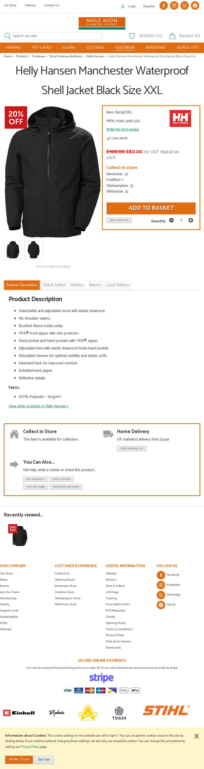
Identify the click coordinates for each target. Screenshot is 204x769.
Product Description (22, 285)
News (4, 579)
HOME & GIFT (187, 47)
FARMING (13, 47)
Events (4, 586)
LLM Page (112, 592)
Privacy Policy (115, 635)
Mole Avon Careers (118, 641)
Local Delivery (117, 285)
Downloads (113, 647)
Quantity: (158, 221)
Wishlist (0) (150, 36)
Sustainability (9, 616)
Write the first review (122, 129)
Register (149, 6)
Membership (8, 598)
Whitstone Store (66, 604)
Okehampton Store (67, 598)
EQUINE (68, 47)
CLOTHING (95, 47)
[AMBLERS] (88, 712)
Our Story (10, 5)
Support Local (9, 610)
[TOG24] (119, 712)
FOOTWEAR (125, 47)
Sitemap (5, 629)
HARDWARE (155, 47)
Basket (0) (189, 36)
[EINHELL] (18, 712)
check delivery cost (131, 448)
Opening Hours (65, 579)
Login (132, 6)
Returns (95, 285)
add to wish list (119, 220)
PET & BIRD (41, 47)
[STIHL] (166, 712)
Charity (4, 604)
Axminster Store (66, 586)
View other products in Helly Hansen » (39, 406)
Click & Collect (54, 285)
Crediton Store (64, 592)
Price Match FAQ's (118, 604)
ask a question (35, 479)
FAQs (3, 623)
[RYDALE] (57, 712)
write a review (61, 479)
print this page (35, 486)
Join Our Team (9, 592)
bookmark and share (66, 486)
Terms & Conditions (119, 629)
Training (111, 598)
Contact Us (51, 5)
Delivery (30, 5)
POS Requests (115, 610)
